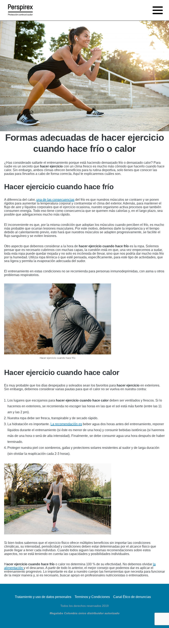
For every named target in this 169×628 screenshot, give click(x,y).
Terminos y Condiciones (92, 597)
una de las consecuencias (55, 199)
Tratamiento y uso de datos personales (43, 597)
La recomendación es (66, 424)
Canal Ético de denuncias (132, 597)
